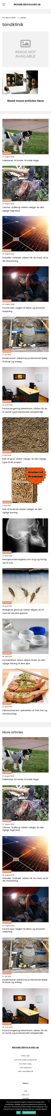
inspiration (7, 153)
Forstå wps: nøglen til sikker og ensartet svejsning (23, 309)
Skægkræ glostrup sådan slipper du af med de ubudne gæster (23, 611)
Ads (25, 1091)
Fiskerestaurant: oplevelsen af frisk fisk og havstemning (24, 712)
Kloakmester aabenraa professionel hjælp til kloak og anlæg (24, 360)
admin (23, 18)
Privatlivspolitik (29, 1113)
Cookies (25, 1098)
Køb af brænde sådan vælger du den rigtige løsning (22, 511)
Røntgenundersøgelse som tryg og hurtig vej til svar (24, 561)
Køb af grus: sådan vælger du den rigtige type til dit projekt (24, 460)
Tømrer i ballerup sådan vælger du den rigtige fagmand (23, 209)
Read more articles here (25, 101)
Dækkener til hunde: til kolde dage (20, 160)
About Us (25, 1095)
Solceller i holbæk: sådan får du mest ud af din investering (25, 259)
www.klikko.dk (27, 1071)
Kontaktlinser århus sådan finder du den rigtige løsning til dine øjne (23, 662)
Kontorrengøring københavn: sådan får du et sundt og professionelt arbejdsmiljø (24, 410)
